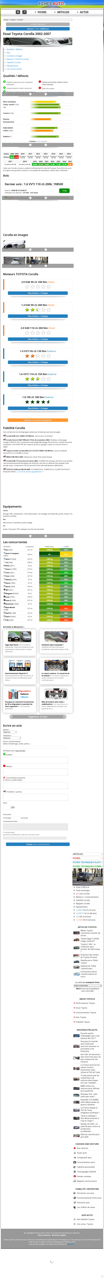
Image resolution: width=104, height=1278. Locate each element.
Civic (7, 573)
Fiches (6, 20)
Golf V (7, 616)
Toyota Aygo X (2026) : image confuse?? (90, 939)
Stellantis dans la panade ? (52, 645)
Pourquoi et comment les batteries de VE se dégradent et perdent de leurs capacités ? (19, 704)
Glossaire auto (83, 1202)
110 (86, 913)
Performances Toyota (85, 1003)
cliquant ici (71, 1244)
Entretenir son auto (85, 1193)
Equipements (12, 65)
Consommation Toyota (86, 1012)
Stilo (7, 566)
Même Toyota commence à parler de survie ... (90, 933)
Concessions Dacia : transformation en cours (89, 974)
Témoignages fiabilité (86, 1171)
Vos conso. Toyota (85, 1224)
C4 (6, 562)
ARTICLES (63, 12)
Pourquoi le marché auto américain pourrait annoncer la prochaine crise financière (90, 1046)
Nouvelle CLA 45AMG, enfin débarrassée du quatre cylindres (90, 1102)
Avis (8, 52)
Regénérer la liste (37, 716)
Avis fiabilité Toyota (85, 1219)
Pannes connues (84, 1176)
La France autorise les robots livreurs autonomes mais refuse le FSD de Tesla (90, 1068)
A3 (6, 550)
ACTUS (84, 12)
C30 (6, 620)
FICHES (42, 12)
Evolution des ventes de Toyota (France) (90, 955)
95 (85, 910)
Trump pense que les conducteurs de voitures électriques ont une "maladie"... (90, 1079)
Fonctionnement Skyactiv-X (16, 673)
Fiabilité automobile (86, 1167)
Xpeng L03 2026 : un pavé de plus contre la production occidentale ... (90, 1127)
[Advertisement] (38, 216)
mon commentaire (37, 844)
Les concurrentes (14, 69)
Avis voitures (82, 1148)
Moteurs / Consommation (87, 897)
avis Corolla (83, 893)
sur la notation (38, 141)
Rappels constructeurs (87, 1181)
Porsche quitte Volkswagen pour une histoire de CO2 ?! (90, 1035)
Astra (7, 583)
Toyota (13, 20)
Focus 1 (8, 569)
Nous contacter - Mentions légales (52, 1235)
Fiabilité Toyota (83, 1022)
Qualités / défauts (14, 49)
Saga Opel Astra (11, 645)
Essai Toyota (81, 1008)
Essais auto (82, 1153)
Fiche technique (83, 890)
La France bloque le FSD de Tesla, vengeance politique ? (90, 1110)
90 (85, 920)
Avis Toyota (81, 1017)
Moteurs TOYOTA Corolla (18, 59)
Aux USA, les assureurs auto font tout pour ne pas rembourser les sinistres (91, 1058)
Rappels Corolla (83, 903)
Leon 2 (8, 600)
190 (83, 916)
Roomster (9, 604)
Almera (8, 579)
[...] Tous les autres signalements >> (30, 472)
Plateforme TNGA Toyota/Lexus (88, 967)
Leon (7, 597)
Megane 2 (9, 593)
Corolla (20, 20)
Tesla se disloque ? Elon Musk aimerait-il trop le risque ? (90, 1118)
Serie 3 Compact (12, 553)
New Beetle (10, 607)
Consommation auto (86, 1162)
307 (6, 590)
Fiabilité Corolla (14, 62)
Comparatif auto (84, 1157)
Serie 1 (8, 559)
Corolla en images (14, 56)
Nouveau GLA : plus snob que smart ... (89, 1095)
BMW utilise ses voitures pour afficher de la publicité (90, 1088)
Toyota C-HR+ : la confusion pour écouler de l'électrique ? (90, 948)
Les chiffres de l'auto (86, 1207)
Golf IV (8, 613)
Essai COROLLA (82, 887)
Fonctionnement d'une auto (89, 1198)
